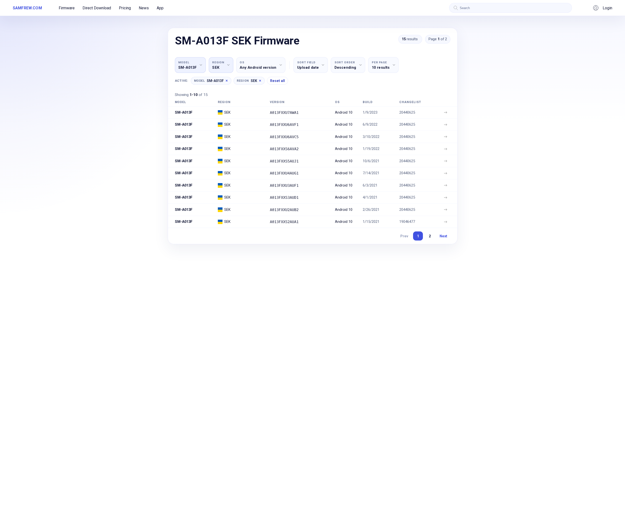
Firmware (67, 8)
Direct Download (97, 8)
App (160, 8)
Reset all (277, 81)
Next (443, 236)
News (144, 8)
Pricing (125, 8)
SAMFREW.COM (27, 8)
